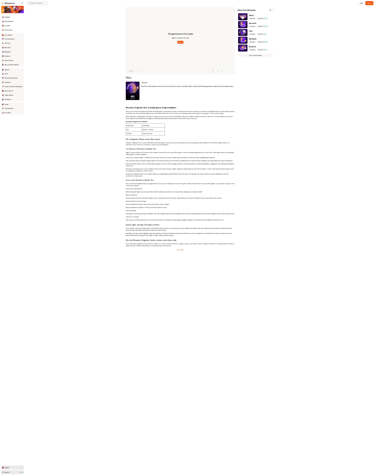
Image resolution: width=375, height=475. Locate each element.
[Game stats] (217, 71)
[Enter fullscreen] (231, 71)
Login (361, 3)
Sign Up (369, 3)
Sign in (180, 42)
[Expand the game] (227, 71)
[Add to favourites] (222, 71)
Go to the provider (255, 55)
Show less (180, 250)
